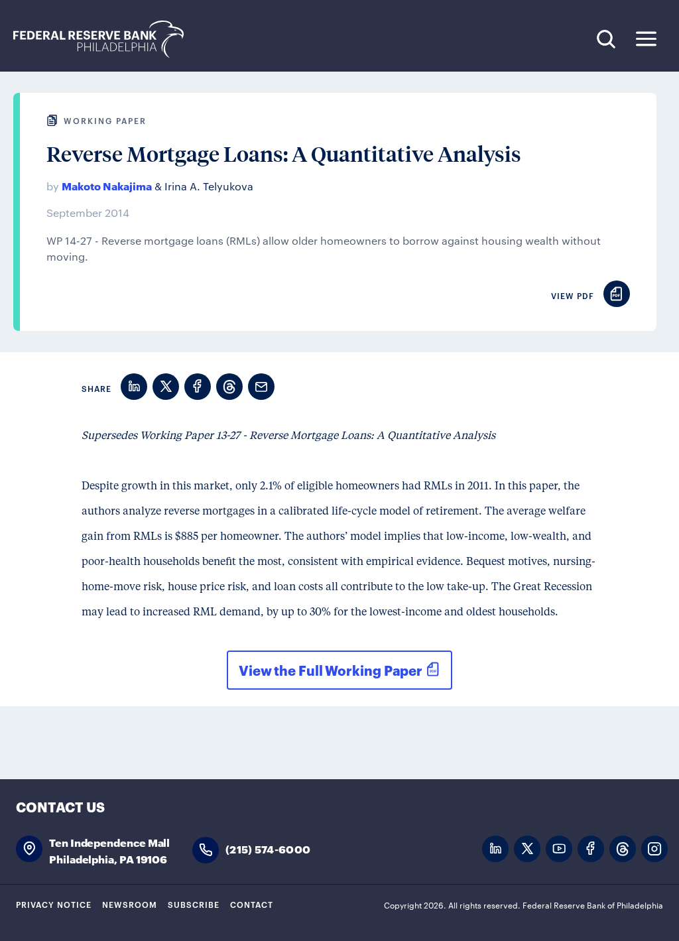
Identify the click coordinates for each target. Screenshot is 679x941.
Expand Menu (646, 39)
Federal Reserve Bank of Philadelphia (105, 39)
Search (605, 39)
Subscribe (193, 904)
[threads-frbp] (622, 849)
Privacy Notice (54, 904)
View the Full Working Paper (330, 669)
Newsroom (129, 904)
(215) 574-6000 (267, 848)
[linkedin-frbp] (495, 849)
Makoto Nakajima (107, 185)
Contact (251, 904)
